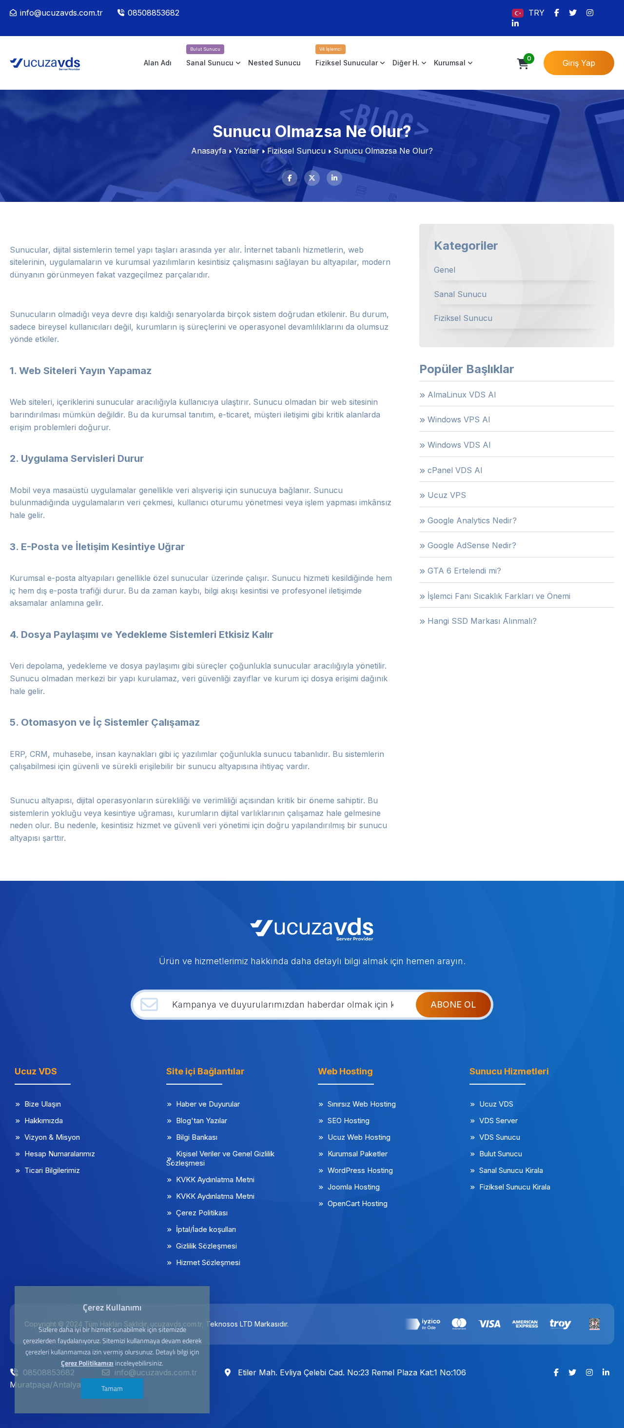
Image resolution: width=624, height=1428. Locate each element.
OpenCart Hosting (358, 1203)
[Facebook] (556, 12)
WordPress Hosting (360, 1170)
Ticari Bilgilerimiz (52, 1170)
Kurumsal (450, 63)
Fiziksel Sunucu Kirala (514, 1186)
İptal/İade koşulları (206, 1229)
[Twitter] (573, 12)
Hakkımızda (43, 1120)
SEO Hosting (349, 1120)
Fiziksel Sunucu (296, 151)
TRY (536, 13)
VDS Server (498, 1120)
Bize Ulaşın (42, 1104)
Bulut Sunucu (500, 1153)
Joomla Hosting (354, 1186)
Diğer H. (405, 63)
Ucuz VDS (496, 1104)
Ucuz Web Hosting (359, 1137)
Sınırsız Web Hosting (362, 1104)
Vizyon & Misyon (52, 1137)
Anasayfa (208, 151)
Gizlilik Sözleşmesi (206, 1245)
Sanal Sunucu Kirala (511, 1170)
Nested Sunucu (274, 63)
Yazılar (246, 151)
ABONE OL (453, 1004)
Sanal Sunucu (210, 63)
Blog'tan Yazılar (201, 1120)
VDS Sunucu (499, 1137)
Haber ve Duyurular (208, 1104)
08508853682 (153, 13)
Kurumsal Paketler (358, 1153)
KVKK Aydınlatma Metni (215, 1179)
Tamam (112, 1388)
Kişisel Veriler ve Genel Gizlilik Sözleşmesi (220, 1158)
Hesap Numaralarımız (59, 1153)
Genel (444, 270)
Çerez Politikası (202, 1212)
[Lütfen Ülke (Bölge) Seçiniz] (519, 12)
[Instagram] (589, 12)
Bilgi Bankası (196, 1137)
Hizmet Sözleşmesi (208, 1262)
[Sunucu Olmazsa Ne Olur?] (51, 63)
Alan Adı (158, 63)
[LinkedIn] (515, 23)
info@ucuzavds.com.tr (61, 13)
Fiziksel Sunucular (346, 63)
